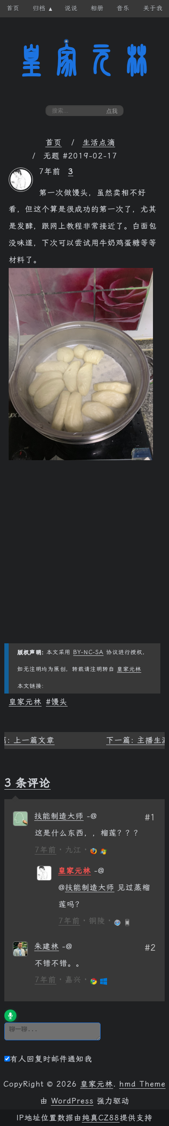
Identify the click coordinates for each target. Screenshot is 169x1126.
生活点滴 (98, 142)
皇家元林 (84, 60)
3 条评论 (27, 782)
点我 (111, 111)
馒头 (59, 701)
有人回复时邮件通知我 (51, 1059)
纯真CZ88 (101, 1117)
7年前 (45, 849)
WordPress (72, 1101)
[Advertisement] (84, 558)
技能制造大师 (59, 816)
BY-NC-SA (88, 652)
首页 (54, 142)
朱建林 (46, 946)
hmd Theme (142, 1084)
